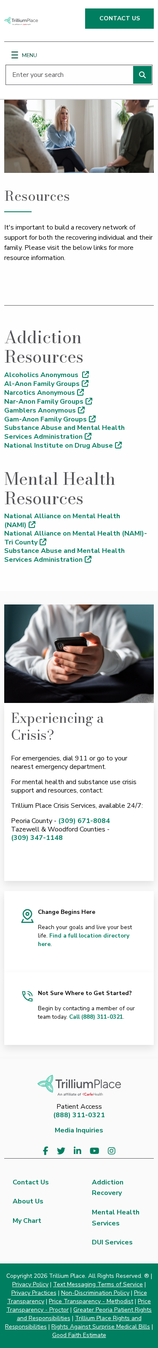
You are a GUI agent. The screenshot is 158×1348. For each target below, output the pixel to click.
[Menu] (14, 55)
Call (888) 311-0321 (96, 1017)
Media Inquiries (79, 1130)
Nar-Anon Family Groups (43, 401)
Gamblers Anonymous (40, 410)
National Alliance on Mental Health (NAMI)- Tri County (75, 538)
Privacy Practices (33, 1293)
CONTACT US (119, 18)
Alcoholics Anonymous (42, 375)
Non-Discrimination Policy (95, 1293)
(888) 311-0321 (79, 1115)
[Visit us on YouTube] (94, 1151)
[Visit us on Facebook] (45, 1151)
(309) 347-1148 (37, 837)
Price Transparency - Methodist (91, 1301)
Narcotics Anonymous (39, 392)
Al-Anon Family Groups (42, 383)
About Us (28, 1201)
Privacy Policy (30, 1284)
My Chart (27, 1220)
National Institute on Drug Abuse (58, 445)
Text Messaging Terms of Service (98, 1284)
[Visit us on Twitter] (61, 1151)
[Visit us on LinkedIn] (77, 1151)
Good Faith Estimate (79, 1335)
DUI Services (112, 1242)
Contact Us (31, 1182)
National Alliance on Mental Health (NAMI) (62, 520)
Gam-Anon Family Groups (45, 419)
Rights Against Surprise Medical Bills (100, 1327)
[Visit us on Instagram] (111, 1151)
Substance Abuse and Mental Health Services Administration (64, 432)
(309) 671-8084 (84, 821)
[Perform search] (142, 75)
